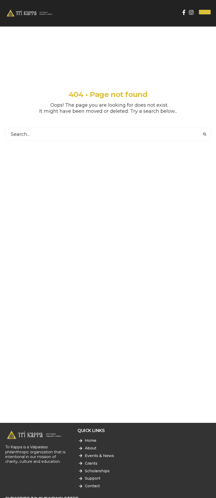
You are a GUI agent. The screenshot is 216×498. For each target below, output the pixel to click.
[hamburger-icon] (205, 12)
